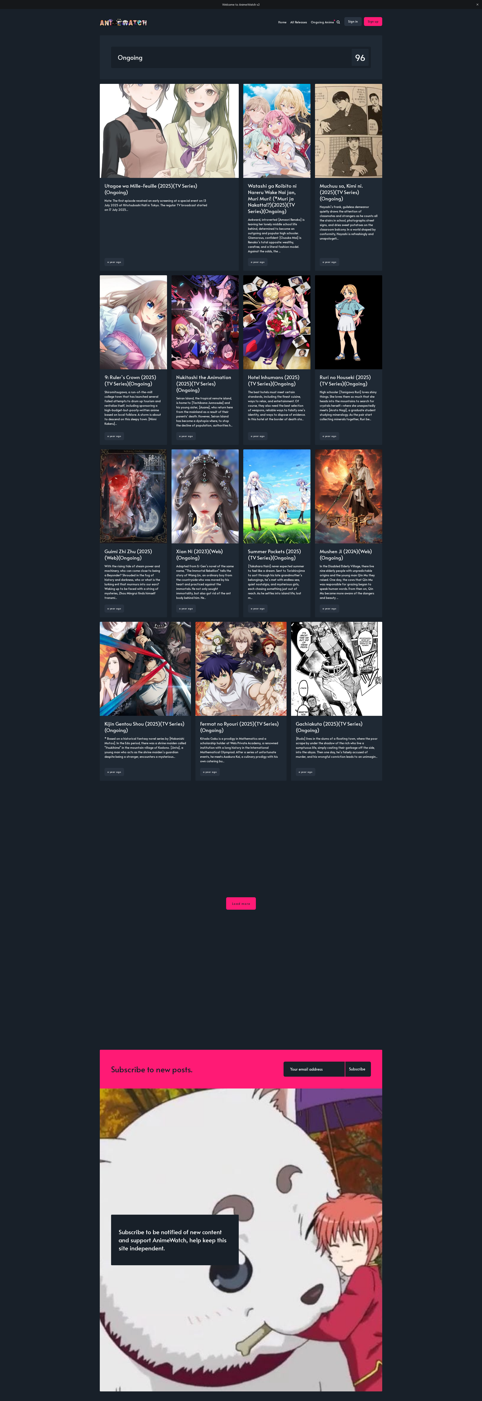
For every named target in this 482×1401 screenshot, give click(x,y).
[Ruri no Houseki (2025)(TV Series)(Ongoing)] (348, 360)
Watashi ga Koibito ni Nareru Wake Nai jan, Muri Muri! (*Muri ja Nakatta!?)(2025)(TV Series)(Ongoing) (272, 198)
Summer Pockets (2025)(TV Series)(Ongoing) (274, 554)
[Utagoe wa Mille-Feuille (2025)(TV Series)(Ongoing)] (169, 177)
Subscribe (357, 1069)
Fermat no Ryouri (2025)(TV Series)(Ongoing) (239, 726)
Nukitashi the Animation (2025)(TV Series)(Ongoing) (203, 383)
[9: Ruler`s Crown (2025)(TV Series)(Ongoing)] (133, 360)
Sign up (373, 21)
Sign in (353, 21)
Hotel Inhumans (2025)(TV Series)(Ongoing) (274, 380)
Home (282, 22)
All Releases (298, 22)
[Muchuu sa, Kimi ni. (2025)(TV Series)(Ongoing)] (348, 177)
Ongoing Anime (322, 22)
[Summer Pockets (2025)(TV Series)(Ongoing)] (276, 533)
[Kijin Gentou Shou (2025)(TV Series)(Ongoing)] (145, 701)
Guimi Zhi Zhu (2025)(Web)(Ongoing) (128, 554)
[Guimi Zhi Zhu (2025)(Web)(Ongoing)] (133, 533)
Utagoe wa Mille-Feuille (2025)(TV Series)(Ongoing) (150, 188)
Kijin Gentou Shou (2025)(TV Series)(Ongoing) (144, 726)
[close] (477, 5)
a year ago (114, 262)
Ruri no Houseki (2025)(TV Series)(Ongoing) (345, 380)
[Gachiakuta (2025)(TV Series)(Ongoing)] (336, 701)
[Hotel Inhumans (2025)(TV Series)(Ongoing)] (276, 360)
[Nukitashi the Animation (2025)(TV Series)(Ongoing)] (205, 360)
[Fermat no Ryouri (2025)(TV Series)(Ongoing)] (241, 701)
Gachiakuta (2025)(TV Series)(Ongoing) (329, 726)
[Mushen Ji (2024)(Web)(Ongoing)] (348, 533)
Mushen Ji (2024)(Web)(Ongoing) (346, 554)
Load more (241, 903)
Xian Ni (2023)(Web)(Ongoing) (199, 554)
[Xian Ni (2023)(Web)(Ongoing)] (205, 533)
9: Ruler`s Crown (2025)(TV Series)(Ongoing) (130, 380)
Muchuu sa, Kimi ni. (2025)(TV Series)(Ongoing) (341, 192)
